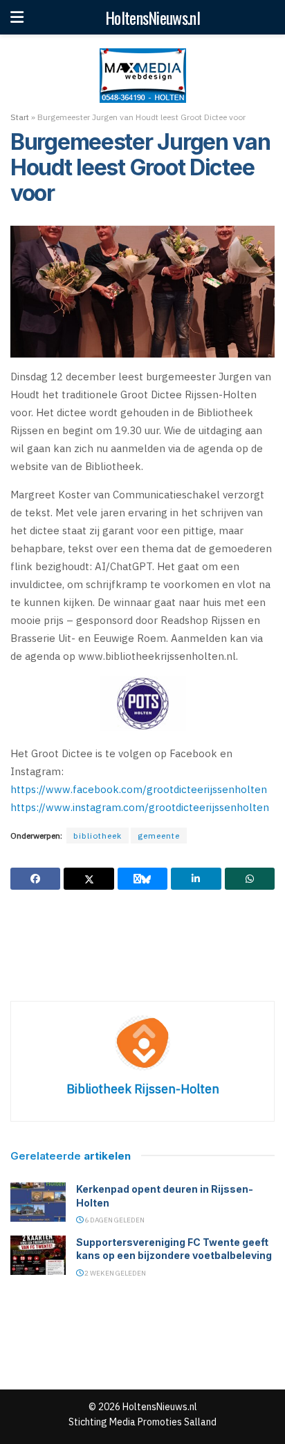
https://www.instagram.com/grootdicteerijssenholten (139, 807)
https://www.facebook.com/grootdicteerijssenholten (138, 789)
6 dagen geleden (114, 1220)
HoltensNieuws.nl (152, 17)
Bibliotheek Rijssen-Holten (142, 1089)
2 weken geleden (114, 1273)
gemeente (159, 835)
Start (19, 117)
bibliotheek (97, 835)
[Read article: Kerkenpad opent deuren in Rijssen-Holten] (38, 1202)
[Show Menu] (17, 17)
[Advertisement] (142, 945)
